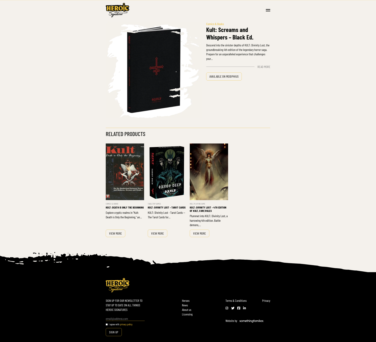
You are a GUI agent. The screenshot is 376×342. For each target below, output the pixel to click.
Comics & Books (112, 203)
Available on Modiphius (224, 76)
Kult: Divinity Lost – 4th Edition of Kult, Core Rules (208, 209)
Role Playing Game (197, 203)
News (185, 305)
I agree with (120, 324)
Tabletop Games (154, 203)
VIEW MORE (115, 233)
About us (186, 309)
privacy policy (126, 324)
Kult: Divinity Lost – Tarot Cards (167, 207)
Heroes (185, 300)
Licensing (187, 314)
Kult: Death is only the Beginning (125, 207)
